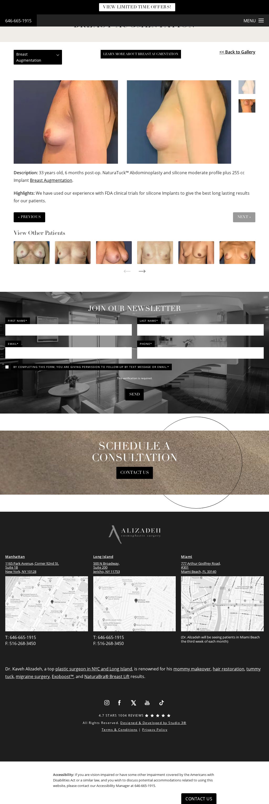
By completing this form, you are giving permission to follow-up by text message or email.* (91, 367)
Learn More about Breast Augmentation (140, 54)
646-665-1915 (18, 21)
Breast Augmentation (51, 180)
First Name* (17, 320)
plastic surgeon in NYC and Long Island (93, 669)
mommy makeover (192, 669)
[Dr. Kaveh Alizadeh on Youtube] (147, 702)
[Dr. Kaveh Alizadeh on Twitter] (133, 702)
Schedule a (135, 453)
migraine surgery (33, 676)
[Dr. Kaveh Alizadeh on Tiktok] (161, 702)
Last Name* (149, 320)
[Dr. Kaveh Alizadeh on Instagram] (106, 702)
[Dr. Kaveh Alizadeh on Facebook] (120, 702)
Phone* (146, 344)
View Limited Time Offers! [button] (137, 7)
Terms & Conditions (120, 729)
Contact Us (134, 473)
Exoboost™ (63, 676)
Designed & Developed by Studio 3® (153, 723)
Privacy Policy (154, 729)
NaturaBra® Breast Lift (107, 676)
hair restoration (228, 669)
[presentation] (127, 271)
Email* (13, 344)
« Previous (29, 217)
